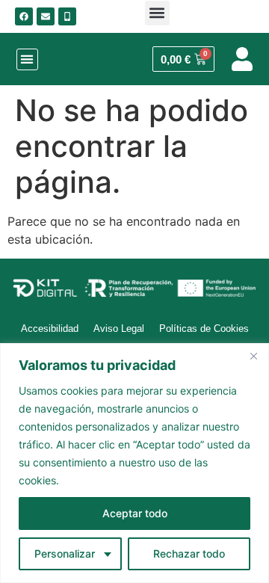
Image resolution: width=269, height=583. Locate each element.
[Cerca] (253, 356)
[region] (134, 463)
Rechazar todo (189, 553)
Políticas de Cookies (204, 328)
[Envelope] (46, 16)
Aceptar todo (134, 513)
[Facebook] (24, 16)
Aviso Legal (118, 328)
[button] (157, 13)
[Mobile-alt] (67, 16)
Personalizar (64, 553)
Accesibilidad (49, 328)
